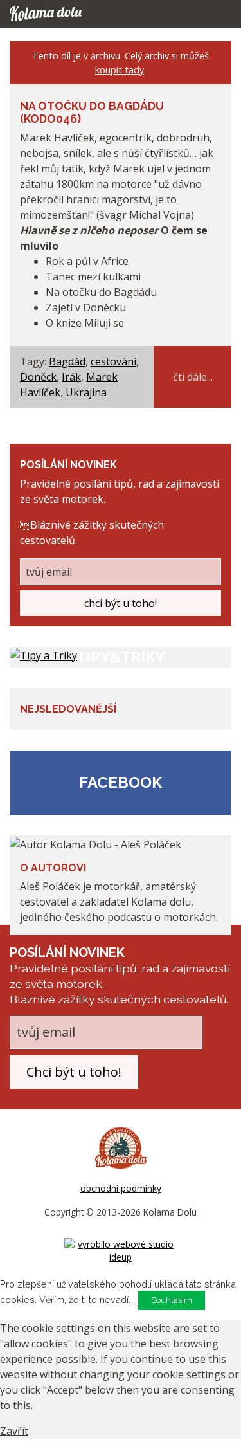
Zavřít (14, 1431)
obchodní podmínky (120, 1188)
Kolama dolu (58, 13)
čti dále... (193, 377)
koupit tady (119, 70)
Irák (71, 377)
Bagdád (67, 361)
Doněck (38, 377)
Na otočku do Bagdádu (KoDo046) (92, 112)
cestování (113, 361)
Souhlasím (171, 1300)
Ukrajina (86, 392)
